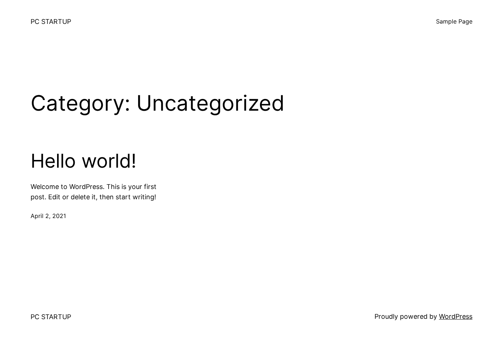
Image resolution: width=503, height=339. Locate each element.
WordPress (455, 316)
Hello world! (83, 161)
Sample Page (454, 21)
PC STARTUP (51, 21)
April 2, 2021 (48, 216)
